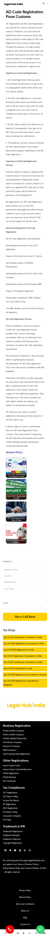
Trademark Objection (12, 839)
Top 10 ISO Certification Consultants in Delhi (23, 662)
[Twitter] (10, 850)
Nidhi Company (9, 750)
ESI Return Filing (10, 812)
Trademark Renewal (11, 835)
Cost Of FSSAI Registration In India (19, 650)
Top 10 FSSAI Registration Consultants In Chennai (25, 675)
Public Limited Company (13, 735)
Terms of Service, (25, 864)
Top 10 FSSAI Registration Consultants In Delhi (24, 644)
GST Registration (10, 793)
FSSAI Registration (11, 773)
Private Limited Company (13, 731)
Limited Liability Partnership (14, 739)
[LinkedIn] (24, 850)
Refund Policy (15, 868)
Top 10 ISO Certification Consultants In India (23, 637)
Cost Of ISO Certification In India (18, 669)
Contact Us (25, 924)
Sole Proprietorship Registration (16, 754)
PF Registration (9, 804)
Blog (25, 918)
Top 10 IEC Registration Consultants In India (22, 656)
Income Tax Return (11, 801)
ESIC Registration (10, 808)
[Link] (13, 3)
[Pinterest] (20, 850)
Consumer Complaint (12, 816)
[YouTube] (15, 850)
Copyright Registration (12, 843)
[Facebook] (5, 850)
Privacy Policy (25, 891)
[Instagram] (29, 850)
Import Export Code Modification (17, 770)
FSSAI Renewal (9, 777)
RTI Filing (7, 820)
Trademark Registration (13, 831)
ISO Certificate (9, 781)
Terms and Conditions (25, 904)
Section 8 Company (11, 746)
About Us (25, 911)
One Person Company (12, 742)
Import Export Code (11, 766)
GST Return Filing (10, 797)
